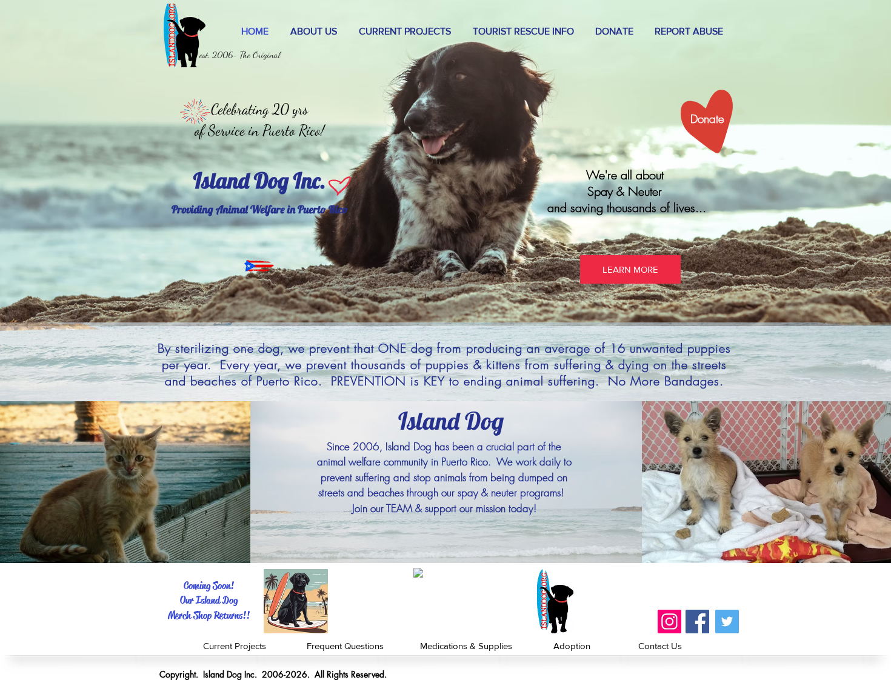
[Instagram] (669, 621)
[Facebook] (697, 621)
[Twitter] (727, 621)
